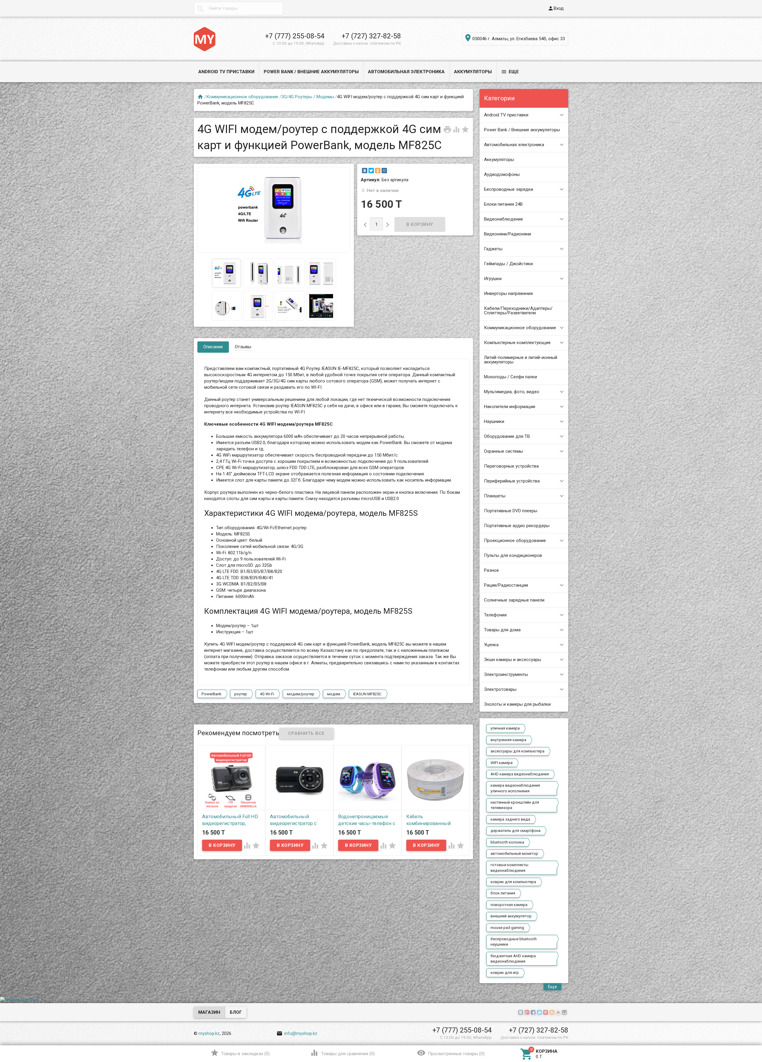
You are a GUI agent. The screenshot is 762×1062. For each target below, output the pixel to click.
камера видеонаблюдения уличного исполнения (515, 788)
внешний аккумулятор (511, 916)
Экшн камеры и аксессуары (512, 659)
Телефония (495, 615)
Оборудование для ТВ (507, 436)
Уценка (491, 644)
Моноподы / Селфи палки (510, 376)
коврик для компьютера (513, 882)
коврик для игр (505, 972)
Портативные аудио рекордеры (516, 525)
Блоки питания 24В (503, 204)
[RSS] (552, 1012)
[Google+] (527, 1012)
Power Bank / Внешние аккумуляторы (311, 71)
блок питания (503, 893)
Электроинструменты (506, 674)
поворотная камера (509, 904)
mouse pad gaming (507, 927)
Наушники (494, 421)
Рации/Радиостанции (506, 585)
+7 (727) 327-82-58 (371, 36)
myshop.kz (209, 1033)
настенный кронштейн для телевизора (515, 805)
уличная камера (505, 728)
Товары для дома (502, 629)
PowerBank (211, 694)
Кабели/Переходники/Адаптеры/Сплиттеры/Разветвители (518, 311)
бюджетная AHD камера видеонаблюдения (513, 958)
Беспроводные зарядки (508, 189)
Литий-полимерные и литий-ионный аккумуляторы (520, 360)
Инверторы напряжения (508, 293)
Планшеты (494, 496)
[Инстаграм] (565, 1012)
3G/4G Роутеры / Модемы (307, 96)
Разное (491, 570)
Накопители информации (509, 406)
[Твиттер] (540, 1012)
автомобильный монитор (514, 853)
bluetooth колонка (507, 842)
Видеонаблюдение (503, 219)
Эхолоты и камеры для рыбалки (517, 704)
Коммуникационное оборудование (520, 327)
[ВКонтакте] (364, 170)
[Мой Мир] (384, 170)
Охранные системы (503, 451)
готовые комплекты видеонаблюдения (509, 867)
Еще (510, 72)
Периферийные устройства (512, 481)
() (240, 1052)
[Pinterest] (546, 1012)
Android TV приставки (226, 71)
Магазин (209, 1012)
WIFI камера (502, 762)
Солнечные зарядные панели (514, 600)
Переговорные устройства (511, 466)
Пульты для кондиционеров (513, 555)
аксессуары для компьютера (517, 751)
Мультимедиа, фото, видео (511, 391)
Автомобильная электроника (406, 71)
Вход (556, 8)
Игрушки (493, 278)
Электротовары (500, 689)
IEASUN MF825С (367, 694)
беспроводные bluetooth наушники (514, 942)
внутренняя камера (508, 740)
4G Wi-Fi (267, 694)
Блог (236, 1012)
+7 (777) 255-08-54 (294, 36)
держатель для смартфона (516, 830)
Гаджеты (493, 249)
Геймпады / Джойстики (508, 263)
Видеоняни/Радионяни (507, 234)
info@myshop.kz (297, 1033)
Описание (213, 346)
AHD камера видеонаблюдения (520, 774)
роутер (240, 694)
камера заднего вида (510, 819)
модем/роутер (300, 694)
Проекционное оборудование (515, 540)
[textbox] (238, 8)
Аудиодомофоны (502, 174)
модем (333, 694)
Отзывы (243, 346)
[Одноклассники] (377, 170)
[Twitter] (371, 170)
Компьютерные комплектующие (517, 342)
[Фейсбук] (534, 1012)
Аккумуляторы (473, 71)
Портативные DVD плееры (510, 510)
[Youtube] (559, 1012)
